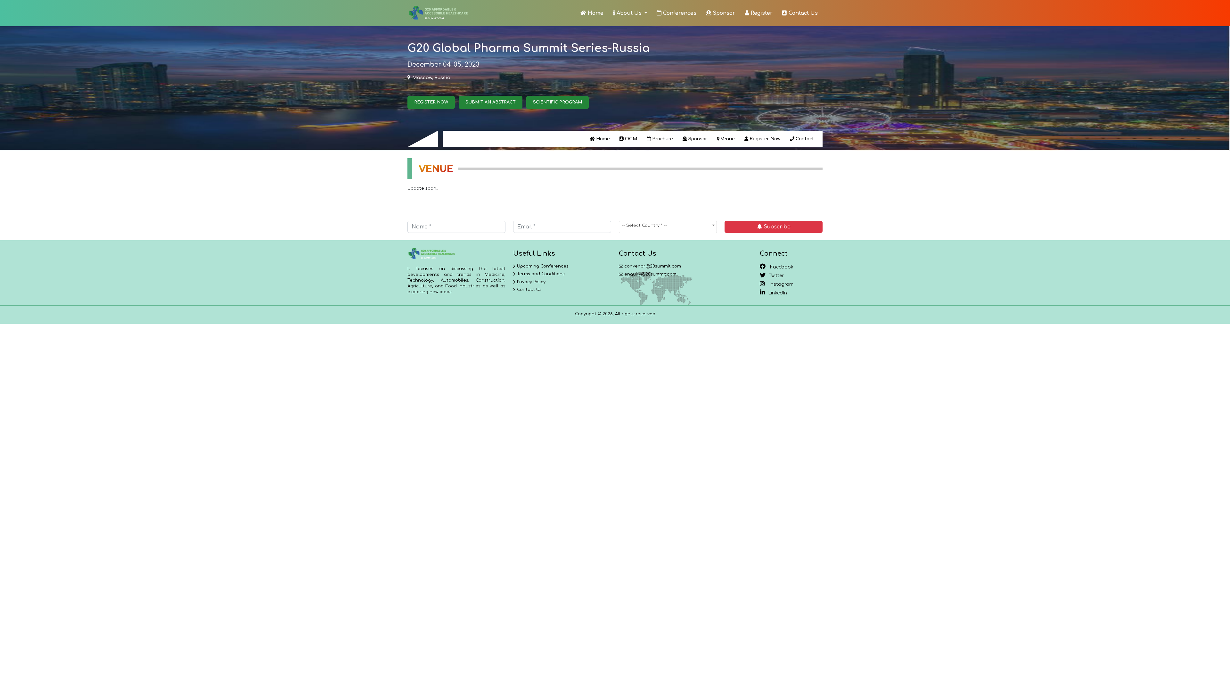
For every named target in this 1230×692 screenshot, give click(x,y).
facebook (781, 267)
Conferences (678, 13)
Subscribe (776, 227)
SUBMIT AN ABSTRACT (490, 102)
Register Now (764, 138)
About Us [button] (629, 13)
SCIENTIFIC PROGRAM (557, 102)
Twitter (776, 275)
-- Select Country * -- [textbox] (644, 225)
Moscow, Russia (431, 77)
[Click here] (437, 13)
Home (594, 13)
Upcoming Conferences (543, 266)
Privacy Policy (531, 282)
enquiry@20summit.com (650, 274)
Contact (804, 138)
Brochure (662, 138)
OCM (630, 138)
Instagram (780, 284)
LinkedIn (777, 293)
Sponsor (723, 13)
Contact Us (802, 13)
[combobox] (668, 227)
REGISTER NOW (431, 102)
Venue (727, 138)
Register (761, 13)
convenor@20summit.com (652, 266)
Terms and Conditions (541, 274)
